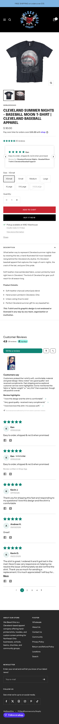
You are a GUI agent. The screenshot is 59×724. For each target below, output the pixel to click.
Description (9, 247)
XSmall (9, 178)
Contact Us (37, 632)
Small (20, 178)
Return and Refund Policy (43, 646)
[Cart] (54, 20)
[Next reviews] (53, 156)
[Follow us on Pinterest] (31, 701)
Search (35, 656)
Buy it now (29, 218)
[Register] (44, 679)
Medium (33, 178)
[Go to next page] (42, 590)
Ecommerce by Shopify (32, 711)
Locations (36, 651)
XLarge (9, 186)
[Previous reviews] (5, 156)
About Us (36, 627)
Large (45, 178)
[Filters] (46, 350)
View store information (15, 232)
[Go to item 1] (11, 363)
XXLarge (22, 186)
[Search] (10, 20)
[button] (9, 141)
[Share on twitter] (10, 440)
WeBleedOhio (9, 105)
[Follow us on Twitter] (12, 701)
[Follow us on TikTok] (37, 701)
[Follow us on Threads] (19, 701)
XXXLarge (37, 186)
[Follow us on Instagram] (25, 701)
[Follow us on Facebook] (6, 701)
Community (37, 637)
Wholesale (36, 622)
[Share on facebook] (5, 441)
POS (19, 711)
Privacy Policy (38, 642)
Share (5, 237)
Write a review (13, 350)
